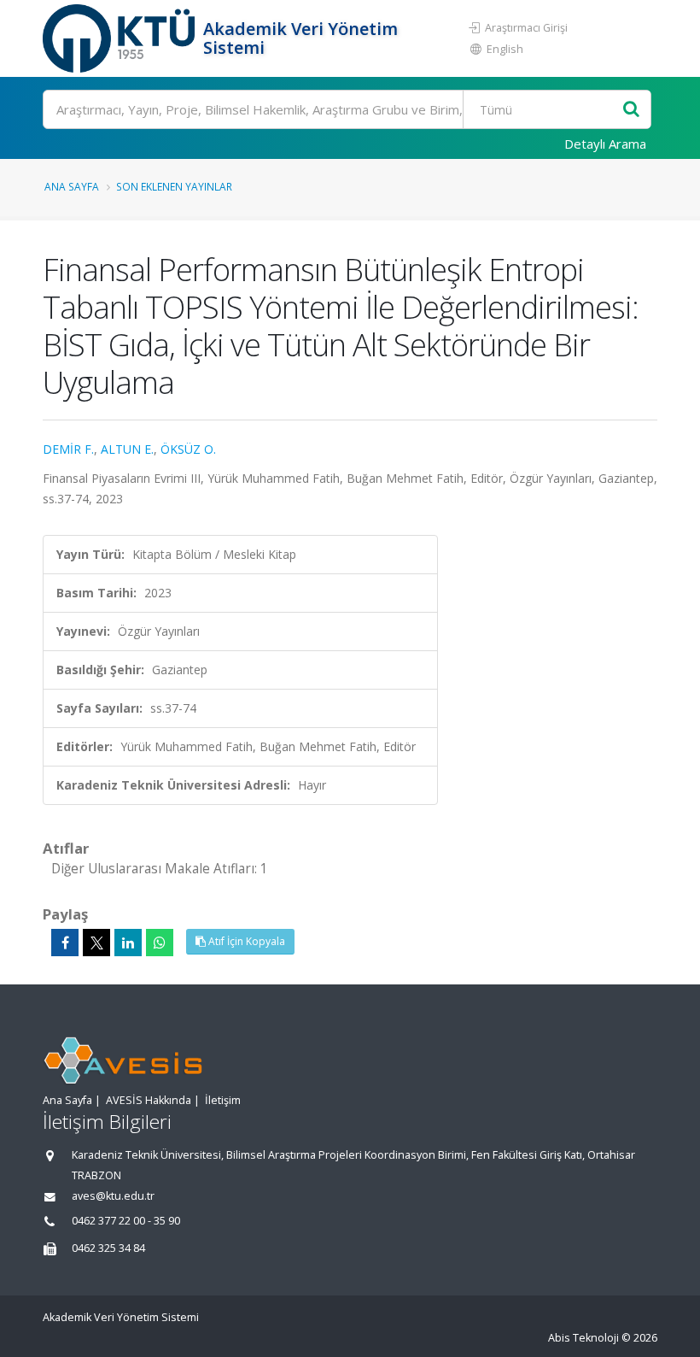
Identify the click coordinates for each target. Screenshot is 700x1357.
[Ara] (631, 110)
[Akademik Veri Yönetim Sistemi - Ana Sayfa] (121, 38)
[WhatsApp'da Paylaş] (159, 942)
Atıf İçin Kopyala (245, 941)
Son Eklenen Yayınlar (174, 186)
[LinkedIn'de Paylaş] (128, 942)
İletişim (223, 1100)
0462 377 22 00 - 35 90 (126, 1220)
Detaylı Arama (605, 143)
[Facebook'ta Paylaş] (65, 942)
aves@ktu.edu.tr (113, 1196)
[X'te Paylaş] (96, 942)
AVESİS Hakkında (148, 1100)
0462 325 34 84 (108, 1248)
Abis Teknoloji (583, 1338)
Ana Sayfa (71, 186)
